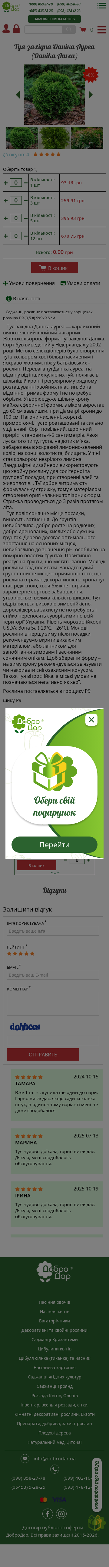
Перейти (54, 844)
